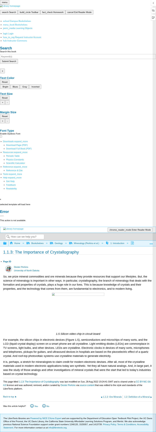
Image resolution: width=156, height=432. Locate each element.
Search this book (8, 51)
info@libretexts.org (57, 427)
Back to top (8, 397)
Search (8, 237)
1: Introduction (117, 243)
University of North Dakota (26, 270)
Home (17, 243)
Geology (58, 243)
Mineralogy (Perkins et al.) (86, 243)
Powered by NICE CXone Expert (46, 418)
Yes (36, 406)
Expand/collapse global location (151, 242)
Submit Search (9, 61)
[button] (11, 185)
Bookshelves (37, 243)
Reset (5, 82)
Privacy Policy (109, 424)
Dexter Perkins (21, 267)
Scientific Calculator (15, 163)
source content (87, 385)
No (47, 406)
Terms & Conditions (126, 424)
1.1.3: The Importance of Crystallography (39, 381)
